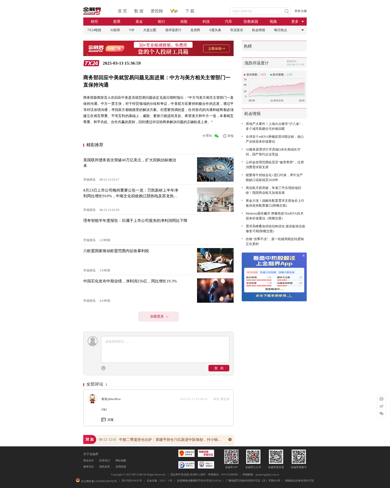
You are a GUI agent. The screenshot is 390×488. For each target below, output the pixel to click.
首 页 (122, 11)
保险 (183, 22)
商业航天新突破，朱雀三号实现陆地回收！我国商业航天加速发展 (273, 190)
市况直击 (236, 30)
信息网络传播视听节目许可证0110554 (199, 480)
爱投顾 (157, 11)
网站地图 (121, 460)
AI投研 (115, 30)
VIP (131, 30)
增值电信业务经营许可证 (299, 480)
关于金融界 (91, 454)
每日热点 (280, 30)
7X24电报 (94, 30)
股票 (116, 22)
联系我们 (104, 460)
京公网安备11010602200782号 (99, 481)
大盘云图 (149, 30)
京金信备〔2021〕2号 (159, 480)
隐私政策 (104, 466)
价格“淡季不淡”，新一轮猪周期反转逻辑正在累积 (275, 241)
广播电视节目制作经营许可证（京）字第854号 (253, 480)
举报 (231, 136)
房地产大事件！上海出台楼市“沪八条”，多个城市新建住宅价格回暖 (275, 126)
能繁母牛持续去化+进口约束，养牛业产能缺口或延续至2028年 (274, 177)
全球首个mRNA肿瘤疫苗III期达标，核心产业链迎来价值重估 (275, 139)
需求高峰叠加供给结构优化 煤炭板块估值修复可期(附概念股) (275, 228)
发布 (220, 368)
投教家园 (251, 22)
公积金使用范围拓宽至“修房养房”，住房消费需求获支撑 (275, 164)
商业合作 (88, 460)
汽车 (228, 22)
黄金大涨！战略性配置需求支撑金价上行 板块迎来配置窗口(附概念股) (275, 203)
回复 (111, 419)
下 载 (189, 11)
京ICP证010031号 (131, 480)
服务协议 (88, 466)
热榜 (248, 46)
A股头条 (215, 30)
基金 (139, 22)
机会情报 (258, 30)
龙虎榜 (195, 30)
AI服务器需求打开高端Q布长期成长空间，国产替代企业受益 (273, 152)
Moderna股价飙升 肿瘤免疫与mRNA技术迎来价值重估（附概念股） (274, 216)
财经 (94, 22)
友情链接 (121, 466)
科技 (206, 22)
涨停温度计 (173, 30)
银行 (161, 22)
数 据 (138, 11)
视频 (273, 22)
